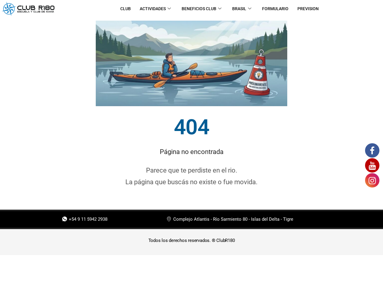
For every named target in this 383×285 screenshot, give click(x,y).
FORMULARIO (275, 8)
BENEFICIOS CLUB (199, 8)
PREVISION (308, 8)
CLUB (125, 8)
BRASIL (239, 8)
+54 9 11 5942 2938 (88, 219)
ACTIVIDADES (153, 8)
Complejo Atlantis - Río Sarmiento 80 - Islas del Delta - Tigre (233, 219)
